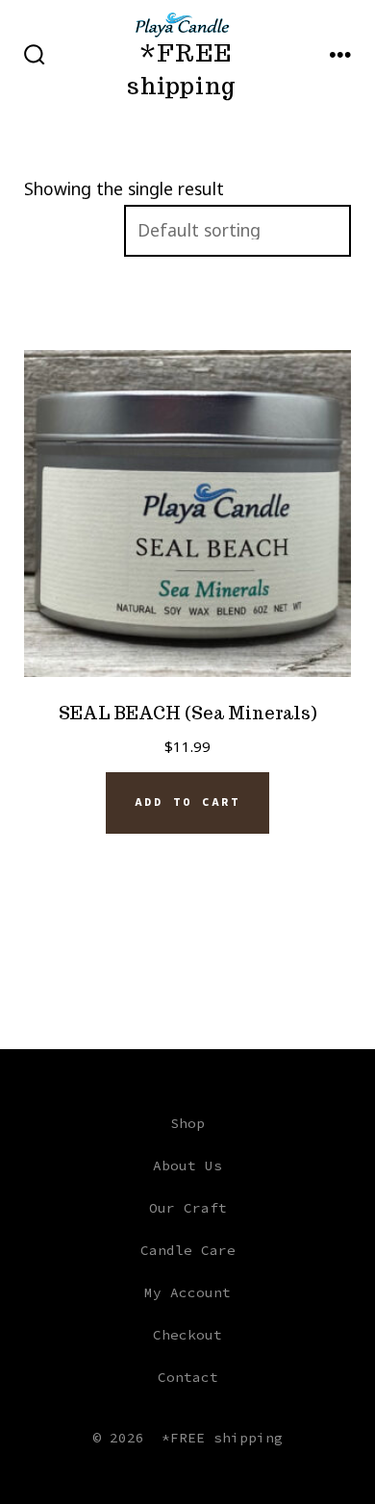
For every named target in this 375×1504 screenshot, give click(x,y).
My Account (187, 1292)
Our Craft (188, 1207)
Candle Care (188, 1250)
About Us (187, 1165)
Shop (187, 1123)
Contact (188, 1377)
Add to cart (187, 802)
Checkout (187, 1334)
